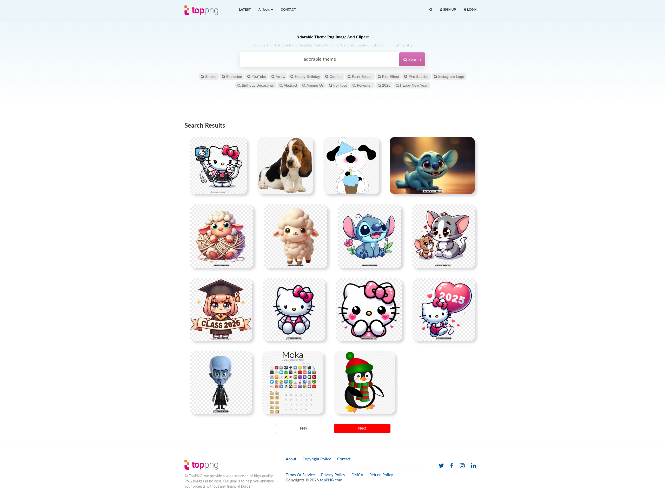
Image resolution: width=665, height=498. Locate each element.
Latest (245, 9)
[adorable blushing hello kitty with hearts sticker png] (369, 309)
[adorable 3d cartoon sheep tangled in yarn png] (221, 236)
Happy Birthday (307, 76)
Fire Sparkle (418, 76)
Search (414, 60)
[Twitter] (441, 466)
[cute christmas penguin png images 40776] (364, 382)
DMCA (357, 475)
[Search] (430, 10)
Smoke (210, 76)
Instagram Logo (450, 76)
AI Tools (264, 9)
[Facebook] (452, 466)
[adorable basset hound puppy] (285, 165)
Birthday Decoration (257, 85)
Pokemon (364, 85)
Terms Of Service (300, 475)
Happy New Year (413, 85)
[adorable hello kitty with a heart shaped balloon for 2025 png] (444, 309)
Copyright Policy (316, 459)
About (291, 459)
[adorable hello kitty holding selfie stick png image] (218, 165)
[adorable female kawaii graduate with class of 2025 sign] (221, 309)
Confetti (335, 76)
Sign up (449, 9)
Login (471, 9)
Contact (288, 9)
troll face (339, 85)
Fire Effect (390, 76)
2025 (385, 85)
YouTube (258, 76)
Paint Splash (362, 76)
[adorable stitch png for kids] (369, 236)
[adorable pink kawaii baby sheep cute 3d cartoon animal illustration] (295, 236)
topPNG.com (331, 480)
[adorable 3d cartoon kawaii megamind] (221, 382)
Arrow (280, 76)
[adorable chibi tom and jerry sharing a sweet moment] (443, 236)
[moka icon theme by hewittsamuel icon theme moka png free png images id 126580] (292, 382)
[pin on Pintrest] (239, 144)
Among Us (315, 85)
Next (362, 428)
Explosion (233, 76)
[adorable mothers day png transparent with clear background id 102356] (351, 165)
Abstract (290, 85)
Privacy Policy (333, 475)
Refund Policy (381, 475)
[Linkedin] (473, 466)
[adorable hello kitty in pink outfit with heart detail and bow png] (294, 309)
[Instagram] (462, 466)
